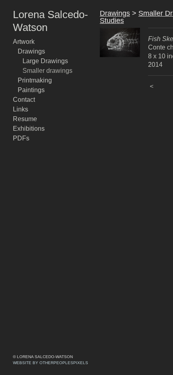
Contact (24, 99)
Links (20, 109)
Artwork (24, 41)
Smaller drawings (47, 70)
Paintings (31, 90)
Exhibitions (29, 128)
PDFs (21, 138)
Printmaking (35, 80)
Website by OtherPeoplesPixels (50, 363)
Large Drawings (45, 61)
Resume (25, 118)
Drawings (31, 51)
